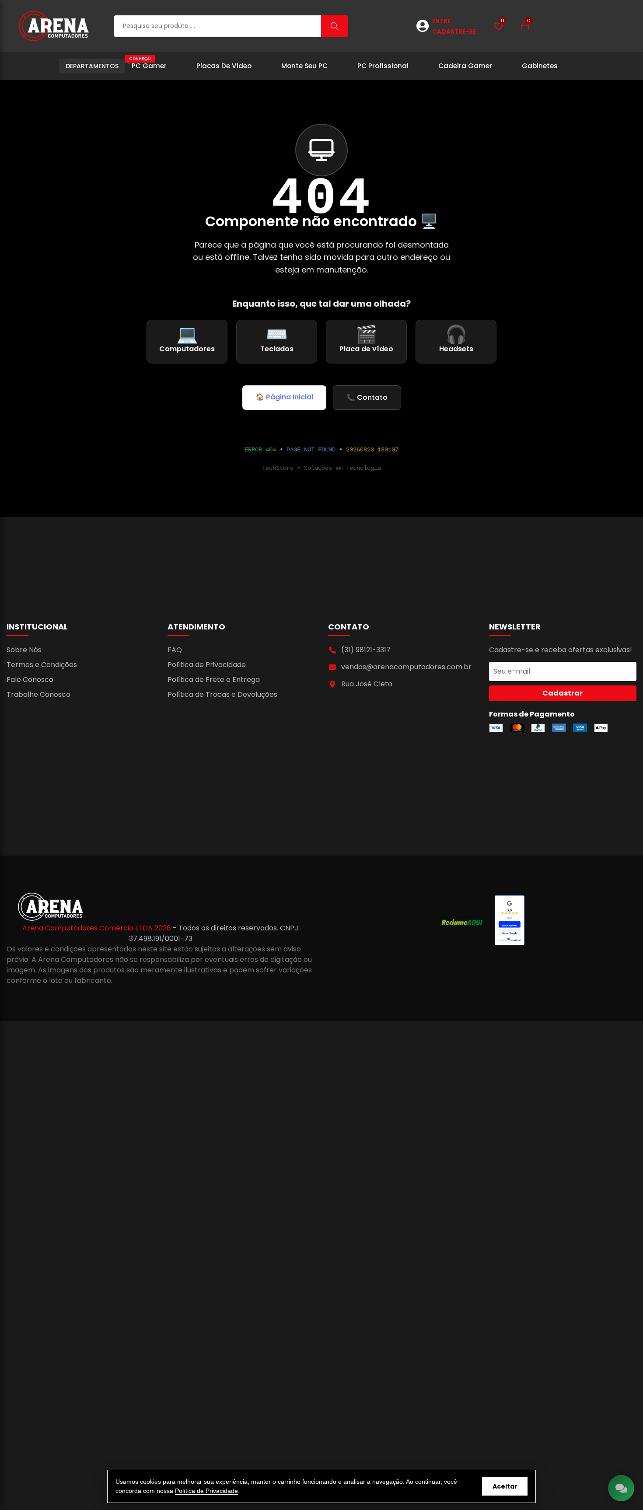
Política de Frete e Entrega (214, 680)
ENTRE (441, 21)
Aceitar (505, 1486)
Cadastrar (562, 693)
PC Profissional (383, 65)
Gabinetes (540, 65)
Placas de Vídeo (224, 65)
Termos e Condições (42, 665)
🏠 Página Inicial (284, 397)
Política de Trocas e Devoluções (222, 694)
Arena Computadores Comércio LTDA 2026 (97, 928)
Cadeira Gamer (465, 65)
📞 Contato (367, 397)
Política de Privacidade (207, 665)
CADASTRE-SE (454, 31)
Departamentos (92, 66)
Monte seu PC (304, 65)
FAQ (175, 650)
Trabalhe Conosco (38, 694)
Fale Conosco (30, 680)
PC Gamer (148, 63)
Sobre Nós (24, 650)
